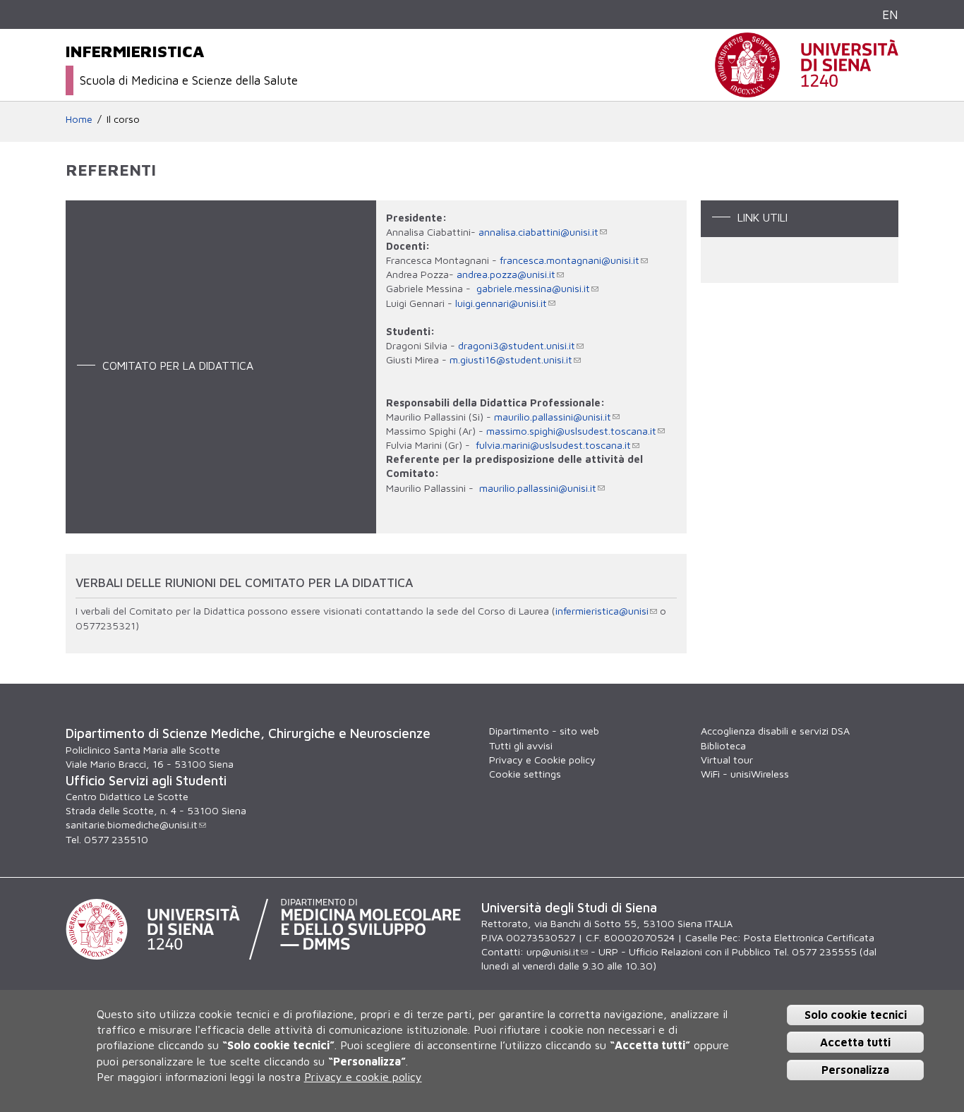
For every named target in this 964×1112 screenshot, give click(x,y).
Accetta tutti (855, 1042)
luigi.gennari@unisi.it (501, 303)
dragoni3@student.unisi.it (516, 345)
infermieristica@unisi (602, 611)
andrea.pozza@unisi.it (506, 274)
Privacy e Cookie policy (542, 760)
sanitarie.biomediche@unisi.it (132, 824)
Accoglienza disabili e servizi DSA (775, 731)
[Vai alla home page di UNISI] (806, 90)
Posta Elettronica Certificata (809, 937)
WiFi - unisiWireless (745, 774)
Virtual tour (727, 760)
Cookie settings (525, 774)
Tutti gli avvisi (521, 745)
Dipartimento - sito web (544, 731)
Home (79, 119)
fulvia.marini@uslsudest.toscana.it (553, 445)
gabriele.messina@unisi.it (533, 288)
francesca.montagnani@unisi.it (569, 260)
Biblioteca (723, 745)
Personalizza (855, 1069)
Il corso (123, 119)
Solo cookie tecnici (856, 1014)
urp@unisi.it (552, 951)
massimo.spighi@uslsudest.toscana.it (571, 431)
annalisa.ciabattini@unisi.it (538, 232)
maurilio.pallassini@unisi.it (552, 417)
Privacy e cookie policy (363, 1076)
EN (890, 14)
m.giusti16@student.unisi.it (511, 359)
